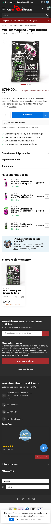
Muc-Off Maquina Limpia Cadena (23, 26)
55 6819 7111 (12, 412)
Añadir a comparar (9, 127)
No (17, 519)
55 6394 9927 (13, 405)
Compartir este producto (27, 127)
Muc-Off (6, 33)
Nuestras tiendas (25, 369)
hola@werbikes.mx (15, 419)
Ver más (40, 457)
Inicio (4, 26)
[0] (47, 8)
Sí (11, 519)
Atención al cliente (25, 361)
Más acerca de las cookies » (31, 519)
